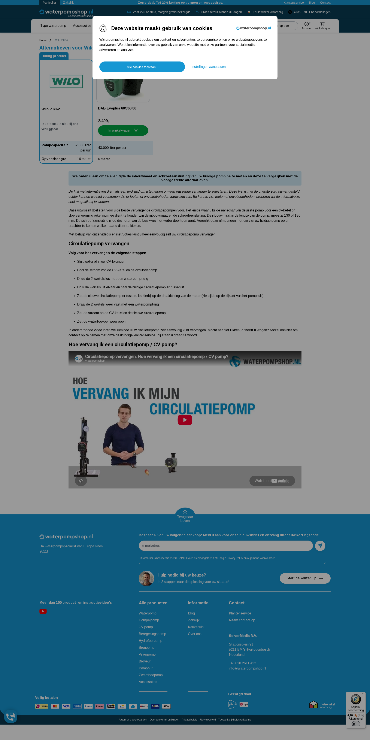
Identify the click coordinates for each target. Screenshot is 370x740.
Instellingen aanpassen (208, 67)
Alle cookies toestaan (141, 67)
